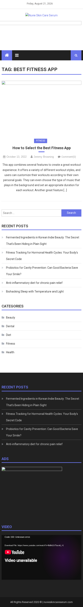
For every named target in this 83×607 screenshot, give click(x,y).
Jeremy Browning (44, 156)
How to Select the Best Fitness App (41, 148)
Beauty (10, 317)
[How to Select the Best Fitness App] (41, 107)
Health (10, 352)
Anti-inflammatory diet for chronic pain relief (34, 282)
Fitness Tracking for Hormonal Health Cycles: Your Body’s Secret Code (42, 256)
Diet (8, 335)
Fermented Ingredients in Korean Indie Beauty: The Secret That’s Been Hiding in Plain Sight (42, 240)
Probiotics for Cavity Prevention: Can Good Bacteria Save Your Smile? (42, 271)
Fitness (40, 140)
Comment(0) (68, 156)
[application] (41, 557)
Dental (10, 326)
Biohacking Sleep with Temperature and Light (35, 291)
